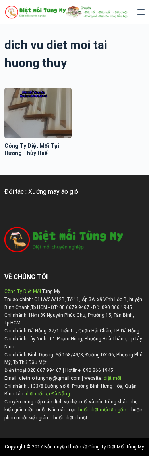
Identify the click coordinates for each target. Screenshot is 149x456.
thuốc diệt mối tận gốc (101, 410)
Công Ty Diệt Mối (22, 291)
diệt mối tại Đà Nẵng (48, 394)
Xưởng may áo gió (53, 191)
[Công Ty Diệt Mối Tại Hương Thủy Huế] (38, 113)
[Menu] (141, 12)
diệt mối (112, 378)
